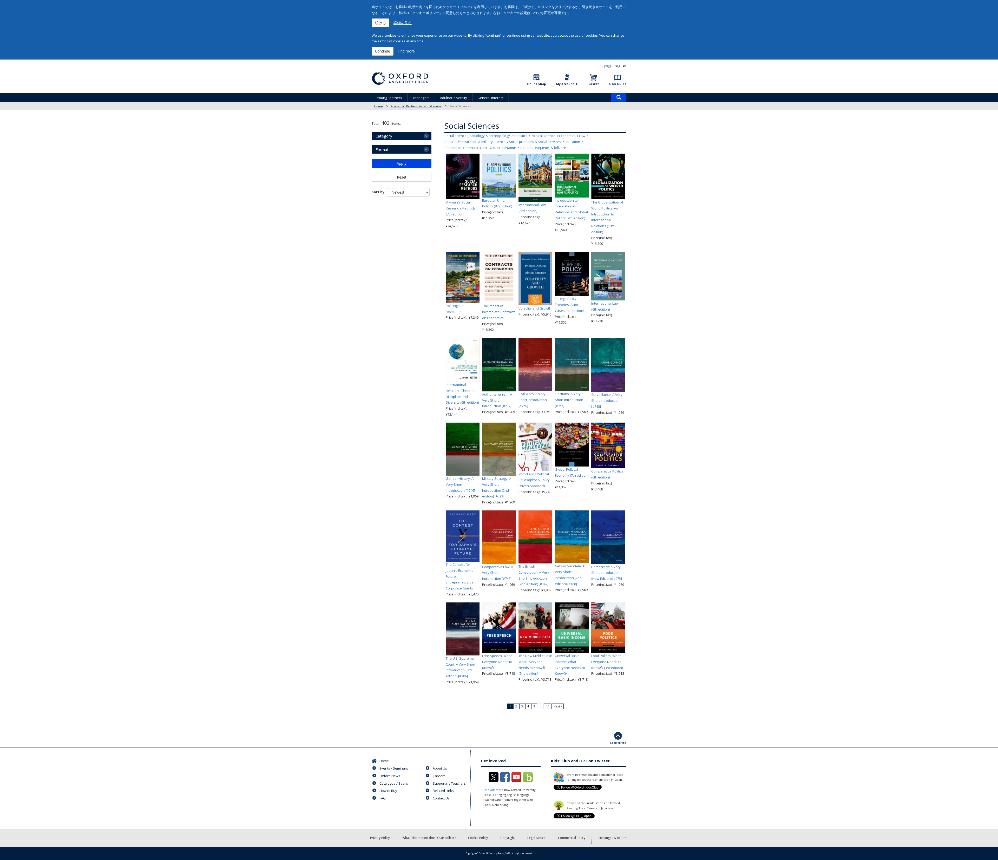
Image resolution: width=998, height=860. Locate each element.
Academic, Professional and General (416, 106)
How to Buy (388, 790)
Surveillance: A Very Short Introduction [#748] (606, 400)
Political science (543, 135)
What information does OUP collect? (429, 838)
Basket (593, 84)
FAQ (382, 798)
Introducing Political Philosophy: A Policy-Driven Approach (534, 480)
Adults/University (453, 97)
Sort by (378, 191)
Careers (439, 775)
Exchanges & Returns (613, 838)
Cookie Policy (478, 838)
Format (382, 149)
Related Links (443, 790)
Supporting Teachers (449, 783)
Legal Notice (536, 838)
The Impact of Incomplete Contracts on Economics (498, 312)
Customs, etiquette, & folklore (543, 147)
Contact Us (441, 798)
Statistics (520, 135)
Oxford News (389, 775)
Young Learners (389, 97)
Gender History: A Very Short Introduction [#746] (460, 484)
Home (378, 106)
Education (572, 141)
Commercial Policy (571, 838)
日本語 (607, 66)
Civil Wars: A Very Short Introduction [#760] (532, 399)
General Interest (490, 97)
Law (582, 135)
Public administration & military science (474, 141)
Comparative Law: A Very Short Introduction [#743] (497, 572)
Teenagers (421, 97)
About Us (440, 768)
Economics (567, 135)
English (620, 66)
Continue (382, 51)
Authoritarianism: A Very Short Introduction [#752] (497, 400)
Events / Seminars (393, 768)
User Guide (617, 84)
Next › (558, 706)
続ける (380, 22)
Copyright (507, 838)
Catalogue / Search (394, 783)
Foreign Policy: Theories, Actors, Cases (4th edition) (569, 304)
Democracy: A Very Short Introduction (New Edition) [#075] (606, 572)
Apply (401, 163)
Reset (401, 177)
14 (547, 706)
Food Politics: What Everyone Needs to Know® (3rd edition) (607, 661)
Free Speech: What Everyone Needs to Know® (497, 661)
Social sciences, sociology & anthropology (477, 135)
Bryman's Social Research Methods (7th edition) (461, 208)
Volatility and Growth (534, 308)
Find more (406, 51)
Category (384, 136)
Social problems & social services (535, 141)
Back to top (617, 743)
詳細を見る (402, 22)
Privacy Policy (380, 838)
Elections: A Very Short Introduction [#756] (569, 399)
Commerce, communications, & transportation (480, 147)
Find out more (493, 790)
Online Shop (536, 84)
